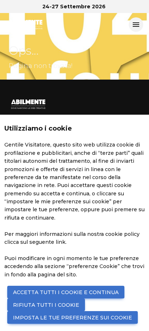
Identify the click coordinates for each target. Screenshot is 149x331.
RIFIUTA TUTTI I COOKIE (46, 305)
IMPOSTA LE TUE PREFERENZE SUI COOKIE (72, 317)
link (60, 242)
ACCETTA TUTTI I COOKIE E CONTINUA (66, 292)
